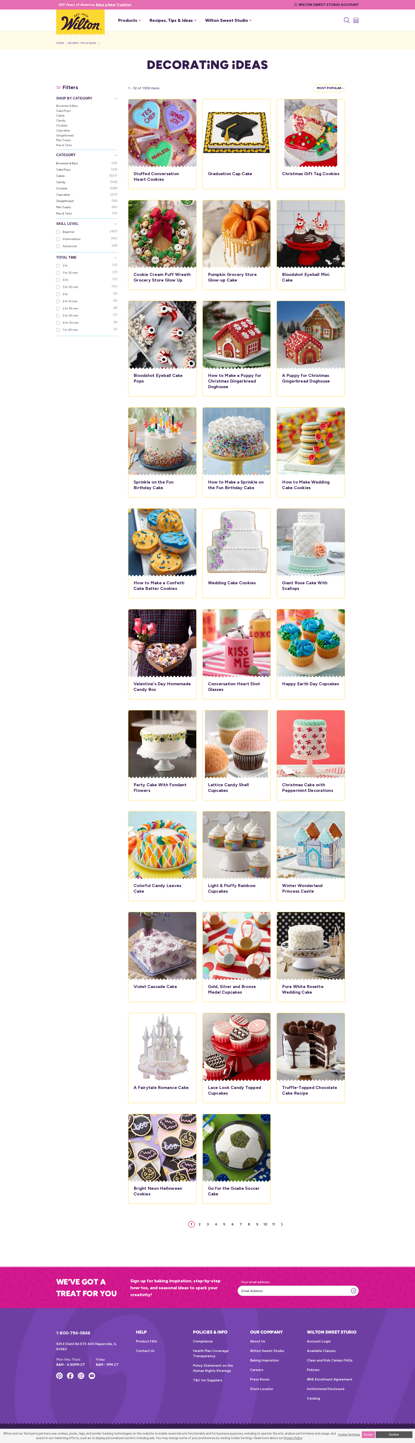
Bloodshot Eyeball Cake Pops (158, 378)
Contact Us (145, 1351)
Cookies (61, 125)
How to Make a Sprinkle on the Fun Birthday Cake (236, 484)
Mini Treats (63, 140)
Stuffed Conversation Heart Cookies (156, 176)
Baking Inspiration (264, 1360)
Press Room (259, 1379)
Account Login (319, 1341)
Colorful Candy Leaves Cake (157, 888)
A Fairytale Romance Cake (161, 1087)
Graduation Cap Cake (230, 173)
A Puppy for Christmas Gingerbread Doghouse (306, 378)
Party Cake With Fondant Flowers (160, 787)
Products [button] (127, 20)
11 (273, 1224)
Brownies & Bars (67, 106)
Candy (60, 120)
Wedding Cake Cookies (232, 582)
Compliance (203, 1341)
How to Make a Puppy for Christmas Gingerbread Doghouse (235, 381)
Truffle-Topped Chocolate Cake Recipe (309, 1090)
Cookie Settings (349, 1434)
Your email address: (255, 1282)
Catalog (313, 1398)
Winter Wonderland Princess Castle (302, 888)
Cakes (60, 115)
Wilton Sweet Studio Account (328, 5)
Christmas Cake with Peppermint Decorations (307, 787)
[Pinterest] (59, 1376)
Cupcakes (63, 130)
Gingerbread (64, 135)
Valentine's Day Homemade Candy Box (162, 686)
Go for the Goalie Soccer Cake (234, 1191)
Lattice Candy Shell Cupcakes (228, 787)
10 (265, 1224)
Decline (394, 1434)
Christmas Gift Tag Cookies (310, 173)
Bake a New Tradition (113, 5)
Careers (256, 1370)
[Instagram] (81, 1376)
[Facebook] (70, 1376)
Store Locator (261, 1389)
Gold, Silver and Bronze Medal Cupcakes (232, 989)
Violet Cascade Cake (155, 986)
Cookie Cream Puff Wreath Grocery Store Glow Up (162, 277)
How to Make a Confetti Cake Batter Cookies (159, 585)
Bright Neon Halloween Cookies (158, 1191)
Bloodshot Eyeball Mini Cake (305, 277)
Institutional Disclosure (326, 1389)
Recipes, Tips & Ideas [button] (171, 20)
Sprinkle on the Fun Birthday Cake (154, 484)
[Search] (346, 20)
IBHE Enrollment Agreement (329, 1379)
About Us (257, 1341)
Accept (368, 1434)
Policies (313, 1370)
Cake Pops (63, 111)
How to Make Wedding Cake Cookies (306, 484)
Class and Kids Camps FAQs (330, 1360)
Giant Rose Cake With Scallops (304, 585)
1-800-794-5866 (73, 1333)
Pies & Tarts (64, 145)
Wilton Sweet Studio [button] (226, 20)
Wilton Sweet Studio (267, 1351)
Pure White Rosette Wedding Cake (303, 989)
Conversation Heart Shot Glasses (234, 686)
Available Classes (321, 1351)
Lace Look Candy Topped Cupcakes (234, 1090)
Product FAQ (146, 1341)
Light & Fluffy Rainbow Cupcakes (232, 888)
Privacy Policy (293, 1438)
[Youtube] (92, 1376)
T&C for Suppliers (207, 1380)
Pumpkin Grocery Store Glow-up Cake (232, 277)
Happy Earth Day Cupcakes (310, 683)
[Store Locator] (356, 20)
